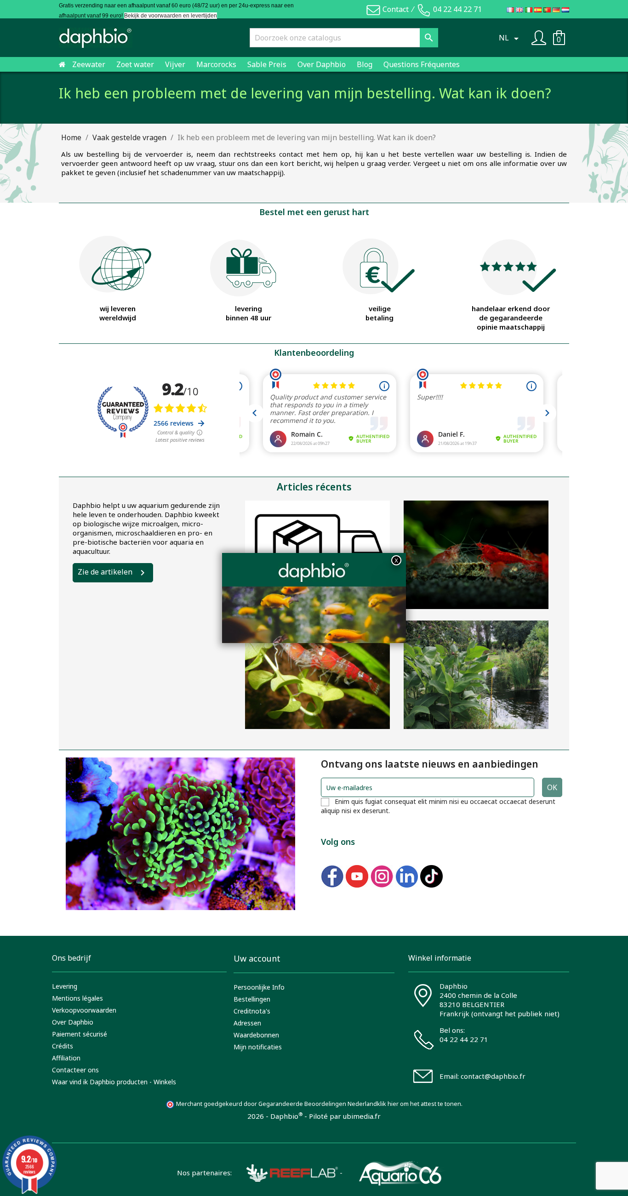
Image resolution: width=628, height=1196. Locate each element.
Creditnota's (252, 1011)
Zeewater (88, 64)
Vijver (175, 64)
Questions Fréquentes (421, 64)
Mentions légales (77, 998)
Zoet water (135, 64)
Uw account (257, 958)
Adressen (247, 1023)
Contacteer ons (75, 1069)
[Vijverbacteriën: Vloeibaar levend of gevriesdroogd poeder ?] (476, 675)
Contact (396, 9)
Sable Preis (266, 64)
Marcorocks (216, 64)
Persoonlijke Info (259, 987)
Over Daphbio (321, 64)
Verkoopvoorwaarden (84, 1010)
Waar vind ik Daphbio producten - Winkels (114, 1081)
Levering (64, 986)
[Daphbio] (95, 38)
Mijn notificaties (258, 1046)
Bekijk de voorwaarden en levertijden (170, 15)
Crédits (62, 1046)
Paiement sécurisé (79, 1034)
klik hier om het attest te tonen (419, 1104)
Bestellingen (252, 999)
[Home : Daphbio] (62, 64)
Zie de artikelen (105, 572)
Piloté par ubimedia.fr (345, 1116)
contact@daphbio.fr (493, 1076)
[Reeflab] (285, 1172)
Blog (364, 64)
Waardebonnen (256, 1035)
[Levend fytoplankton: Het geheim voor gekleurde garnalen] (476, 555)
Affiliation (66, 1058)
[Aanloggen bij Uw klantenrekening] (539, 37)
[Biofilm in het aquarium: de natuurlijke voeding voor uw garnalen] (317, 675)
